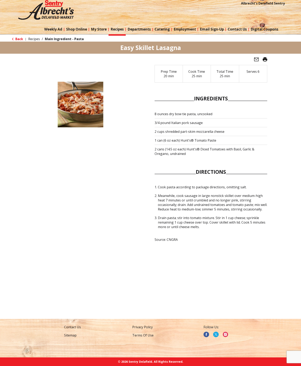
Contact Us (72, 327)
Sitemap (70, 335)
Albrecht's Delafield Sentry (263, 3)
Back (19, 39)
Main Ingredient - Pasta (64, 39)
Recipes (34, 39)
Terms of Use (143, 335)
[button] (255, 60)
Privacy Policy (142, 327)
